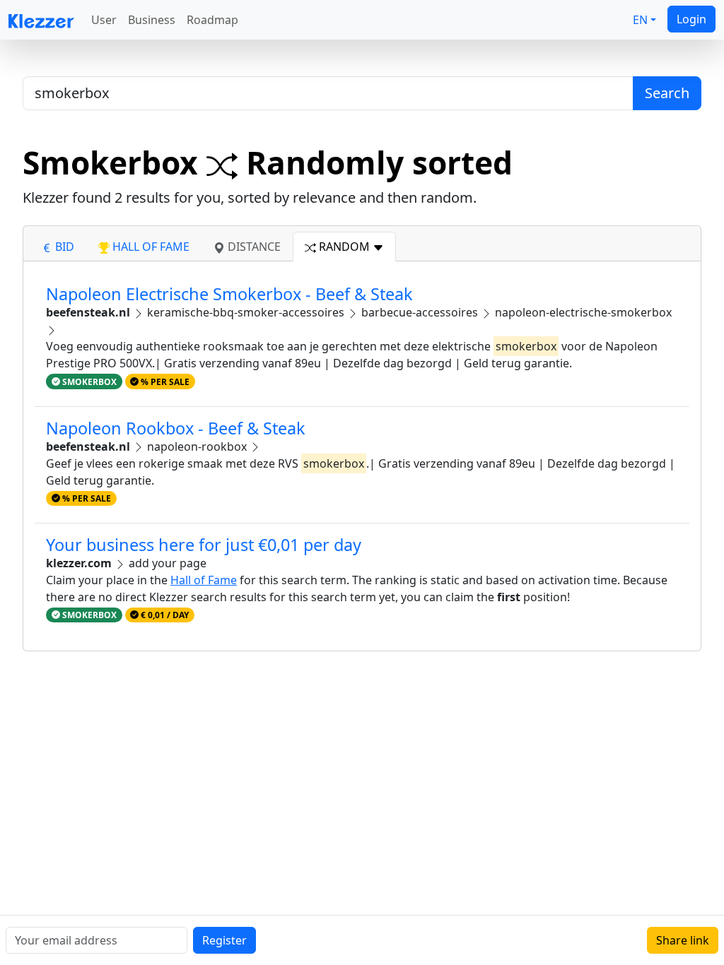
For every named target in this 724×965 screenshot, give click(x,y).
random (344, 246)
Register (224, 940)
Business (151, 20)
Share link (682, 940)
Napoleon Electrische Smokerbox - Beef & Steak (229, 294)
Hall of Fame (203, 580)
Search (667, 92)
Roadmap (212, 20)
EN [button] (640, 20)
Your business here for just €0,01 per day (203, 544)
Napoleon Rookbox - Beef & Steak (175, 428)
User (104, 20)
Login (691, 19)
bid (63, 246)
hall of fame (149, 246)
